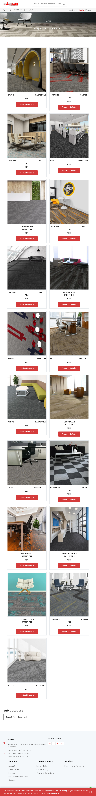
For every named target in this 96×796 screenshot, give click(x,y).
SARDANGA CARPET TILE (69, 489)
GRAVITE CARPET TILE (69, 96)
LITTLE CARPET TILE (27, 685)
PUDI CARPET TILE (27, 488)
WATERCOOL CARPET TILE (33, 554)
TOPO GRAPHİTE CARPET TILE (33, 228)
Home (48, 20)
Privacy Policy (42, 766)
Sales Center (14, 769)
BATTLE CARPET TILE (69, 358)
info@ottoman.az (33, 10)
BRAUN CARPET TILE (27, 95)
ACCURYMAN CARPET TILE (76, 423)
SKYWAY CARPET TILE (27, 293)
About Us (12, 766)
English (82, 10)
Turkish (89, 10)
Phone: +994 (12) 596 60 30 (20, 750)
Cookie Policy (42, 769)
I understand (52, 793)
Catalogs (12, 780)
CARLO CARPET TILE (69, 161)
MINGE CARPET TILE (27, 422)
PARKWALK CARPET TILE (69, 620)
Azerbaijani (73, 10)
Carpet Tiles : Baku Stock (16, 717)
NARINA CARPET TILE (27, 358)
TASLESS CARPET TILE (27, 162)
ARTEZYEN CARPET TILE (69, 228)
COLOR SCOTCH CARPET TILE (33, 620)
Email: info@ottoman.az (18, 756)
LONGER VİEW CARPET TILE (76, 293)
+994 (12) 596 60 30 (13, 10)
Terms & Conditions (45, 773)
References (13, 773)
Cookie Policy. (61, 790)
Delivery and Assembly (74, 766)
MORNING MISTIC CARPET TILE (75, 554)
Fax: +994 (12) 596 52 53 (18, 753)
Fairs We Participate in (18, 776)
